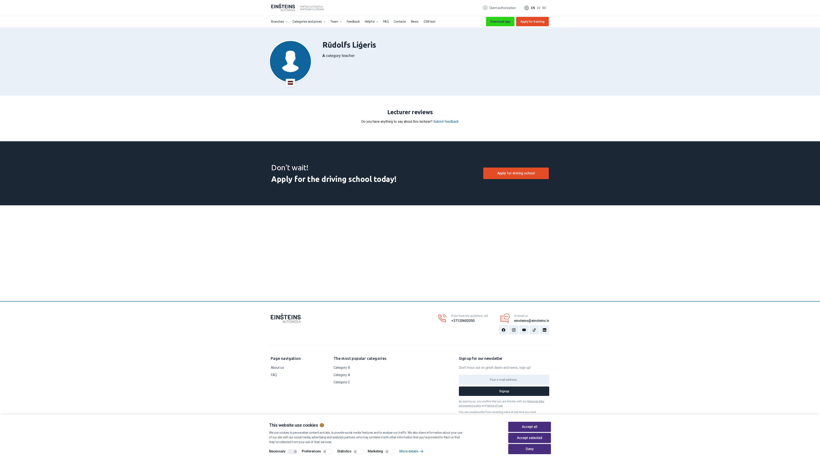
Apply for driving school (516, 173)
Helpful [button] (370, 21)
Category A (342, 375)
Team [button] (334, 21)
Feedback (353, 21)
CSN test (429, 21)
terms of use (495, 405)
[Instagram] (513, 329)
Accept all (529, 427)
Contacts (400, 21)
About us (277, 368)
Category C (342, 382)
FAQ (386, 21)
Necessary (277, 451)
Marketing (375, 451)
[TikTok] (534, 329)
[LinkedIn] (544, 329)
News (415, 21)
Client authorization (502, 8)
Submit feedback (446, 122)
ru (544, 8)
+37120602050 (462, 321)
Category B (342, 368)
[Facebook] (503, 329)
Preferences (311, 451)
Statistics (344, 451)
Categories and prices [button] (307, 21)
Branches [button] (277, 21)
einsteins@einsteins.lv (531, 321)
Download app (500, 21)
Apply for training (532, 23)
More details (409, 451)
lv (538, 8)
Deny (530, 449)
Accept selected (529, 438)
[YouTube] (524, 329)
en (533, 8)
